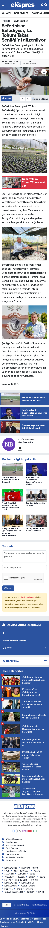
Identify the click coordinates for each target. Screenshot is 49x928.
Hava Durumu (11, 842)
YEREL (32, 874)
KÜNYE (41, 892)
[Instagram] (24, 831)
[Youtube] (29, 831)
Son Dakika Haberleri (15, 857)
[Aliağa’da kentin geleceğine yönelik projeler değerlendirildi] (12, 521)
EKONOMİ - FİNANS (30, 868)
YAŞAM (29, 889)
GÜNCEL (6, 13)
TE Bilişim (31, 913)
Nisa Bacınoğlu (25, 442)
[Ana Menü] (3, 5)
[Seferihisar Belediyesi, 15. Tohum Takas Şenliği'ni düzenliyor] (24, 81)
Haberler (6, 21)
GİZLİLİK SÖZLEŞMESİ (13, 892)
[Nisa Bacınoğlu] (8, 444)
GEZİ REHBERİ (21, 880)
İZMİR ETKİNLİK (28, 883)
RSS (8, 905)
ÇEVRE (42, 877)
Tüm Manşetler (12, 854)
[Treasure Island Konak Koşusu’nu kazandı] (12, 469)
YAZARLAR (9, 877)
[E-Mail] (20, 448)
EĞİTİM (7, 880)
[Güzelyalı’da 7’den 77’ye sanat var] (36, 521)
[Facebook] (15, 831)
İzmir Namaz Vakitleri (15, 845)
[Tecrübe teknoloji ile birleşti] (36, 495)
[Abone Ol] (40, 99)
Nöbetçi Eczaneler (14, 839)
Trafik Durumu (12, 848)
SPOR (6, 871)
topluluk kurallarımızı (27, 597)
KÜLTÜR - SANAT (28, 886)
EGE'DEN (22, 874)
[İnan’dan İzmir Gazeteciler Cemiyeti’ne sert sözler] (36, 469)
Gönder (8, 588)
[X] (19, 831)
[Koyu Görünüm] (42, 5)
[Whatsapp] (34, 831)
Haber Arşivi (11, 860)
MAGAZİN (9, 874)
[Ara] (45, 5)
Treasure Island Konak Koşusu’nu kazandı (10, 480)
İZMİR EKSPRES (21, 21)
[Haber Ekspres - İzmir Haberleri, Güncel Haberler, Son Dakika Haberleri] (23, 5)
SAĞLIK (21, 877)
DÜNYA (32, 877)
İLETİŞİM (30, 892)
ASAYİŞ (37, 871)
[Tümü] (45, 661)
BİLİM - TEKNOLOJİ (21, 871)
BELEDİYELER (21, 13)
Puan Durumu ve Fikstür (16, 851)
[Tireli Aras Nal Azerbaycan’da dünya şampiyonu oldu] (12, 495)
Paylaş (8, 98)
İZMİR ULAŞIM (10, 886)
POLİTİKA (8, 889)
